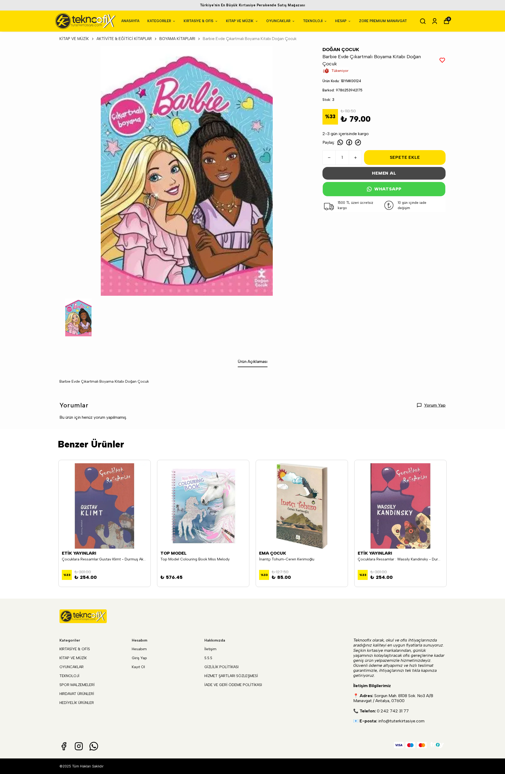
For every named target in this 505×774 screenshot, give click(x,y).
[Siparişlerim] (434, 21)
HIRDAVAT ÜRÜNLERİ (76, 694)
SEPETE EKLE (405, 157)
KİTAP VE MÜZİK (240, 21)
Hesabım (139, 649)
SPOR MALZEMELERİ (77, 685)
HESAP (340, 21)
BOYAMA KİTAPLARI (177, 38)
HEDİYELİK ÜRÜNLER (76, 703)
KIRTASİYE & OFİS (198, 21)
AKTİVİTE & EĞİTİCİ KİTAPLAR (124, 38)
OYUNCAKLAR (278, 21)
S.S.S (208, 658)
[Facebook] (63, 746)
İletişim (210, 649)
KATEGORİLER (159, 21)
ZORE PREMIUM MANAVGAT (383, 21)
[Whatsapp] (93, 746)
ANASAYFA (130, 21)
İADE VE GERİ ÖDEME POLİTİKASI (233, 685)
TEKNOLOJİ (312, 21)
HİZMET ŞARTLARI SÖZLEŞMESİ (231, 676)
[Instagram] (78, 746)
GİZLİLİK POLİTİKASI (221, 667)
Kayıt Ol (138, 667)
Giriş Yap (139, 658)
